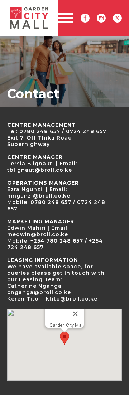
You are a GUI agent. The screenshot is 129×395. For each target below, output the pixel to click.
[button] (65, 18)
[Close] (75, 313)
